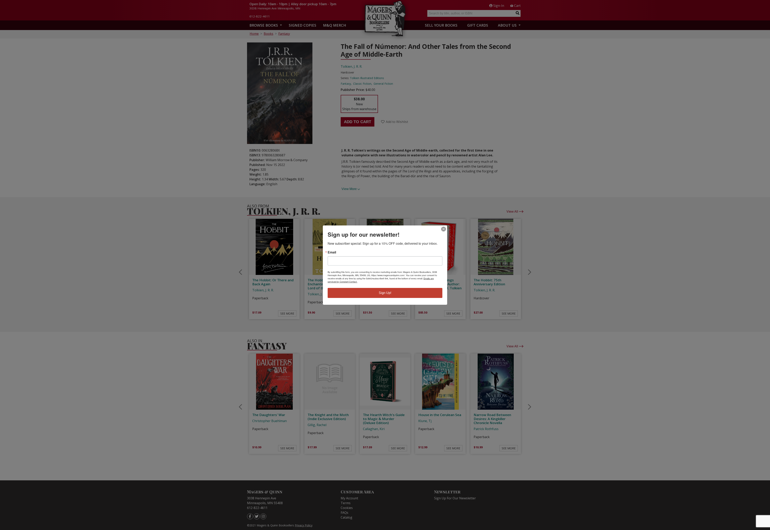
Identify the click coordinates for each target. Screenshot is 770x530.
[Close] (443, 229)
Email (332, 252)
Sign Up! (385, 293)
